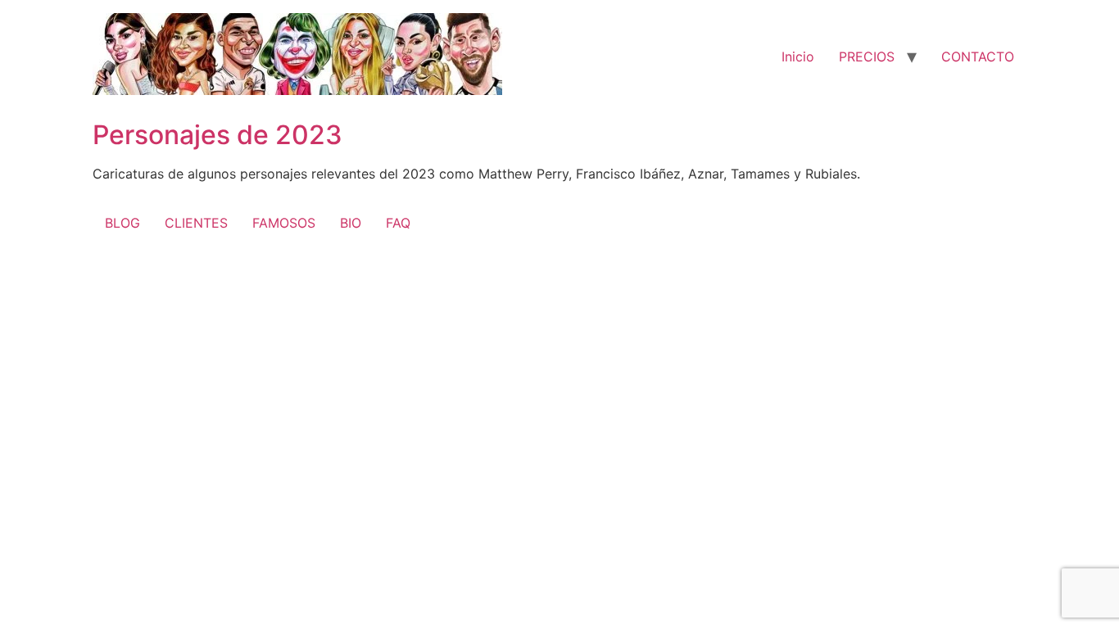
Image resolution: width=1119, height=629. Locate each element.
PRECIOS (867, 56)
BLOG (122, 223)
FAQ (398, 223)
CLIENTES (196, 223)
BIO (350, 223)
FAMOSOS (283, 223)
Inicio (797, 56)
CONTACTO (977, 56)
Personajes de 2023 (217, 135)
